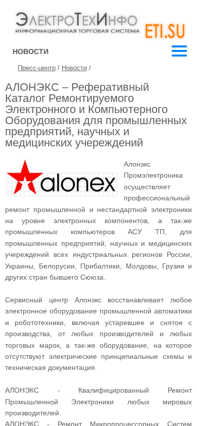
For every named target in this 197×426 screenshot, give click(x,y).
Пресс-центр (37, 68)
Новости (74, 68)
